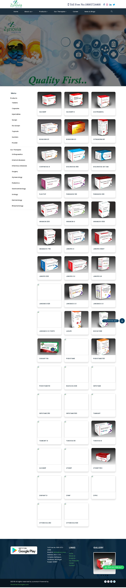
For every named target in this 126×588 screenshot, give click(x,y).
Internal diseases (18, 160)
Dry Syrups (16, 126)
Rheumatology (17, 206)
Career (71, 563)
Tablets (15, 103)
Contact (72, 565)
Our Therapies (15, 150)
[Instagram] (107, 5)
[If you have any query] (122, 320)
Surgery (15, 171)
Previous (91, 574)
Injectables (16, 114)
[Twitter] (114, 5)
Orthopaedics (17, 154)
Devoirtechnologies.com (19, 584)
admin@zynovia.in (59, 552)
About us (72, 556)
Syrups (14, 120)
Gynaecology (17, 177)
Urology (15, 194)
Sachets (15, 137)
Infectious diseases (19, 166)
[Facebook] (104, 5)
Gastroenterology (19, 189)
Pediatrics (16, 183)
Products (13, 98)
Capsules (15, 108)
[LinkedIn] (110, 5)
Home (71, 553)
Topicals (15, 131)
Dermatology (17, 200)
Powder (15, 143)
